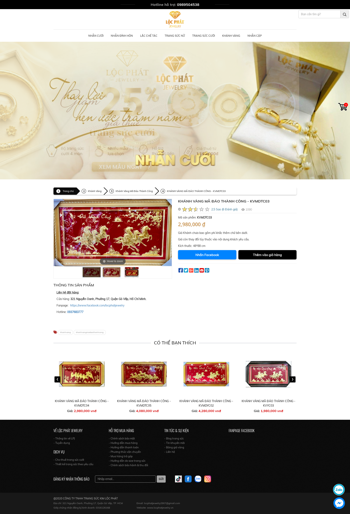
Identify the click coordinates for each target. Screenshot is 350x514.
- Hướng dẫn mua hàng (123, 442)
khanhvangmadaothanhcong (90, 332)
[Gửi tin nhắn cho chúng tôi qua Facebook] (339, 503)
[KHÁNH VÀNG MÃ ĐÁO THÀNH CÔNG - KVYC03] (268, 374)
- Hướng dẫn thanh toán (124, 447)
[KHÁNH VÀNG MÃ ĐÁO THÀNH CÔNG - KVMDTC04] (81, 374)
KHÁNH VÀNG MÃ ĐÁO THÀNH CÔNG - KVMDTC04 (82, 403)
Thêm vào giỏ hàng (267, 255)
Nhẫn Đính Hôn (122, 35)
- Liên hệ (169, 451)
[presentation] (57, 379)
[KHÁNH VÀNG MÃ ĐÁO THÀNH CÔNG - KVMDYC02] (206, 374)
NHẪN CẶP (255, 35)
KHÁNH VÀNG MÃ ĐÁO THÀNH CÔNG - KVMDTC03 (196, 191)
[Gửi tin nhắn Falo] (339, 489)
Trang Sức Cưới (203, 35)
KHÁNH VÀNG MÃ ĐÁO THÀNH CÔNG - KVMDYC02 (206, 403)
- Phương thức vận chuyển (125, 451)
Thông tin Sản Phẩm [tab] (73, 285)
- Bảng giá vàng (174, 447)
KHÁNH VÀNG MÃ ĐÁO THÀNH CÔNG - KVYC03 (268, 403)
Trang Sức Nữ (175, 35)
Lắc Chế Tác (148, 35)
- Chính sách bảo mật (122, 438)
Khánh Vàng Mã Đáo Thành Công (134, 191)
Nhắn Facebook (207, 255)
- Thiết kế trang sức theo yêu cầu (73, 464)
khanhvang (65, 332)
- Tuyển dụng (61, 442)
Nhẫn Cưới (96, 35)
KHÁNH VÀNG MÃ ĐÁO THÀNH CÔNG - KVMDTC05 (144, 403)
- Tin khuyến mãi (174, 442)
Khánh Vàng (231, 35)
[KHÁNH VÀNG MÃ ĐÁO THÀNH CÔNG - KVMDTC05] (144, 374)
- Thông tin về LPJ (64, 438)
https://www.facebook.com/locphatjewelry (97, 305)
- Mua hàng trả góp (121, 456)
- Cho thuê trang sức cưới (68, 459)
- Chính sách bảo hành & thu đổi (128, 465)
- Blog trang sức (174, 438)
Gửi (161, 479)
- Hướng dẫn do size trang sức (127, 460)
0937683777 (75, 312)
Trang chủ (68, 191)
